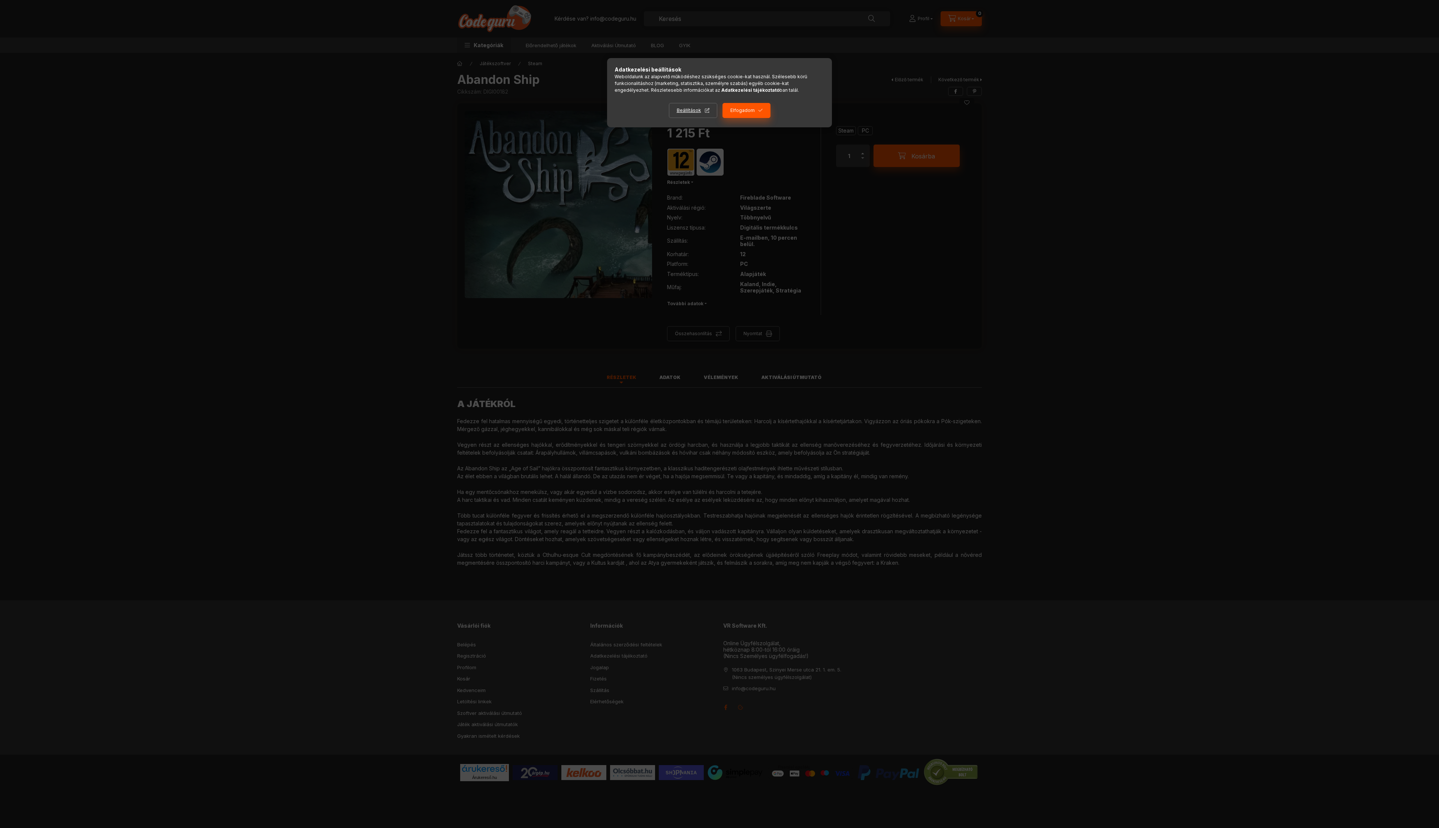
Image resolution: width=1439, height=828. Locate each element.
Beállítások (689, 110)
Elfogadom (742, 110)
